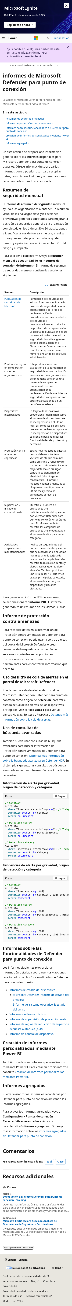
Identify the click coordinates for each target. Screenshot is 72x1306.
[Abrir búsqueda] (48, 38)
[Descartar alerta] (66, 5)
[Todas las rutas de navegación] (6, 65)
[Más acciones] (66, 65)
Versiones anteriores (15, 1281)
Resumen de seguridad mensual (25, 118)
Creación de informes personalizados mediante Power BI (37, 137)
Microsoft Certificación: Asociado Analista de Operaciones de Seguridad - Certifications (30, 1222)
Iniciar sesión (61, 38)
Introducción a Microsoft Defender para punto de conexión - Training (32, 1198)
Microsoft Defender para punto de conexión (34, 65)
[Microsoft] (36, 38)
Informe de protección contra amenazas (29, 123)
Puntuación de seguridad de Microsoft (12, 302)
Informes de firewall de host (28, 1014)
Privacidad (9, 1286)
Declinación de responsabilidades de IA (26, 1276)
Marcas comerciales (38, 1296)
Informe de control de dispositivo (31, 1034)
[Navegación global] (3, 38)
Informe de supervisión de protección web (37, 1019)
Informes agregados (18, 143)
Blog (33, 1281)
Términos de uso (12, 1296)
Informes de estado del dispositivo (32, 990)
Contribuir (49, 1281)
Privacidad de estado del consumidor (24, 1291)
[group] (36, 829)
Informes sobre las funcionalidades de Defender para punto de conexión (37, 129)
